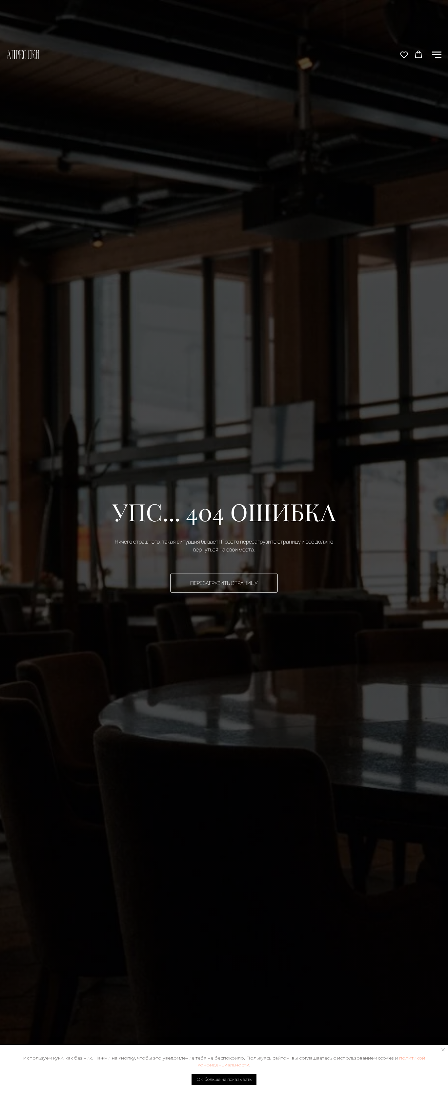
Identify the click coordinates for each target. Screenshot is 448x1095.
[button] (404, 54)
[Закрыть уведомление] (443, 1049)
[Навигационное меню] (436, 55)
